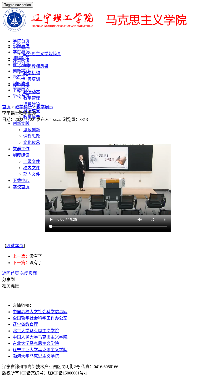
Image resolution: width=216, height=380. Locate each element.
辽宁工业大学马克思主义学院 (40, 350)
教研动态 (31, 92)
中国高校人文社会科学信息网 (40, 311)
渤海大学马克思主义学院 (36, 356)
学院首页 (21, 45)
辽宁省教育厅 (25, 324)
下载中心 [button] (21, 180)
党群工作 (21, 77)
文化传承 (31, 142)
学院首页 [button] (21, 41)
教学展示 (44, 107)
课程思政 (31, 136)
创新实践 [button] (21, 123)
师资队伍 (21, 58)
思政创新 (31, 130)
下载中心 (21, 90)
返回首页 (10, 273)
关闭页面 (28, 273)
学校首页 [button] (21, 187)
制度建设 (21, 83)
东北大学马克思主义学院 (36, 343)
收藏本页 (14, 245)
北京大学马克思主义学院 (36, 331)
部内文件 (31, 174)
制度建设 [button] (21, 155)
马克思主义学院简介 (42, 53)
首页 (6, 107)
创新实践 (21, 71)
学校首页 (21, 96)
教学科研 (21, 64)
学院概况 (21, 52)
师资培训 (31, 79)
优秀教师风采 (35, 66)
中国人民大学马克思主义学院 (40, 337)
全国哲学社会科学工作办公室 (40, 318)
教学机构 (31, 73)
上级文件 (31, 161)
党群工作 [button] (21, 149)
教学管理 (31, 98)
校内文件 (31, 168)
